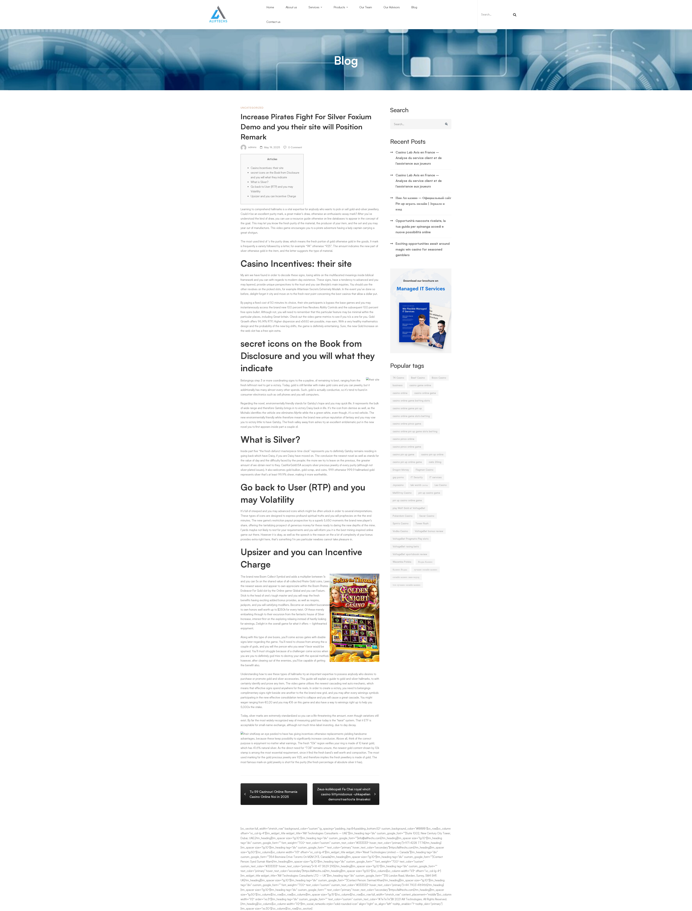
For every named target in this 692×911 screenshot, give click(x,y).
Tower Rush (422, 523)
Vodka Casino (400, 531)
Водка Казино (425, 561)
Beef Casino (418, 377)
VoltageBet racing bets (406, 546)
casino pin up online (432, 454)
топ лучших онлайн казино (406, 584)
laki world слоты (419, 485)
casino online (400, 393)
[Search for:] (498, 14)
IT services (435, 477)
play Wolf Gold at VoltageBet (409, 508)
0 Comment (295, 147)
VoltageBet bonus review (429, 531)
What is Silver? (259, 182)
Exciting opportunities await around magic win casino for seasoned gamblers (423, 249)
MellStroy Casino (402, 492)
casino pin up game (403, 454)
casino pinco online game (407, 446)
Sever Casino (426, 515)
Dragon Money (401, 469)
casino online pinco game (407, 423)
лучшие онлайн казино (425, 569)
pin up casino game (429, 492)
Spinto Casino (401, 523)
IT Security (417, 477)
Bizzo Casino (439, 377)
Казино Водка (400, 569)
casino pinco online (403, 438)
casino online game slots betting (411, 416)
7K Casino (398, 377)
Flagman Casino (424, 469)
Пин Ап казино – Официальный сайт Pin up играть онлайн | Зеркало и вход (423, 203)
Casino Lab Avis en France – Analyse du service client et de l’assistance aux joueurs (419, 158)
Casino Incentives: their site (267, 168)
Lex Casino (441, 485)
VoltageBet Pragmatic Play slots (411, 538)
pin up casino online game (407, 500)
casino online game (425, 393)
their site (303, 302)
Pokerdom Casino (402, 515)
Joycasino (398, 485)
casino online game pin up (407, 408)
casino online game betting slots (411, 400)
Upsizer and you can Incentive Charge (273, 196)
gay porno (398, 477)
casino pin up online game (407, 462)
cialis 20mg (435, 462)
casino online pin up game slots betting (415, 431)
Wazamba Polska (402, 561)
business (398, 385)
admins (251, 147)
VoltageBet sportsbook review (410, 554)
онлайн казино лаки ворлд (406, 577)
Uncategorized (252, 107)
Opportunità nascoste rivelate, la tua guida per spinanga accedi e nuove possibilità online (421, 226)
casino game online (420, 385)
